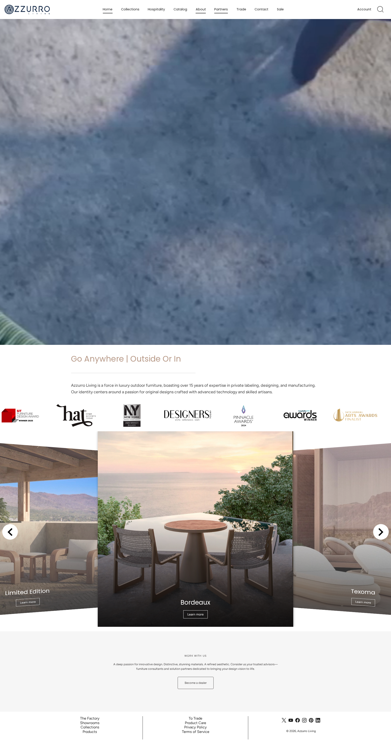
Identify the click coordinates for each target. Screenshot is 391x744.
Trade (241, 9)
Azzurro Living (306, 731)
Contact (261, 9)
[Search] (380, 9)
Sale (280, 9)
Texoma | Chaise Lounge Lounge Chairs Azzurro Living (195, 433)
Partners (221, 9)
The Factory (90, 718)
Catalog (180, 9)
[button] (10, 532)
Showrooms (90, 723)
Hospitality (156, 9)
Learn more (28, 602)
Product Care (195, 723)
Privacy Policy (195, 727)
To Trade (195, 718)
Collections (130, 9)
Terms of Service (195, 732)
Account (364, 9)
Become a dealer (196, 682)
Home (107, 9)
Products (90, 732)
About (201, 9)
